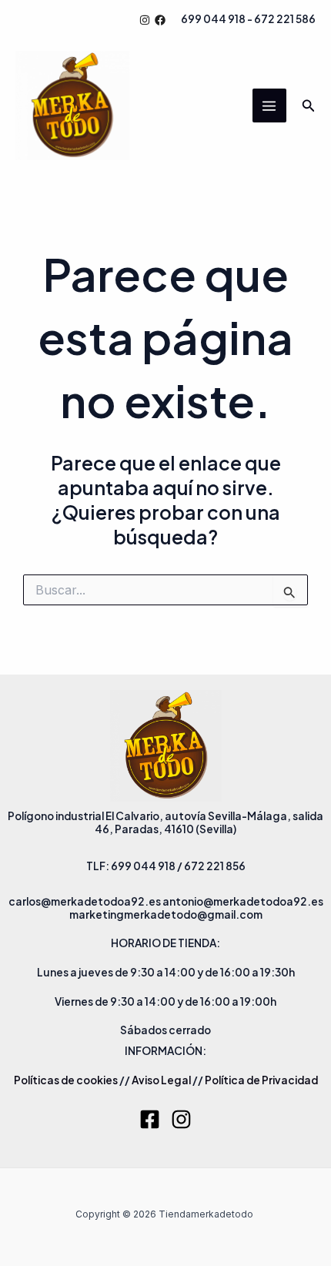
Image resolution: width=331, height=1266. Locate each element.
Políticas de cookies (66, 1080)
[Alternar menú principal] (269, 105)
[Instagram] (144, 20)
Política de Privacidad (261, 1080)
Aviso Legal (161, 1080)
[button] (309, 106)
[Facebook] (160, 20)
